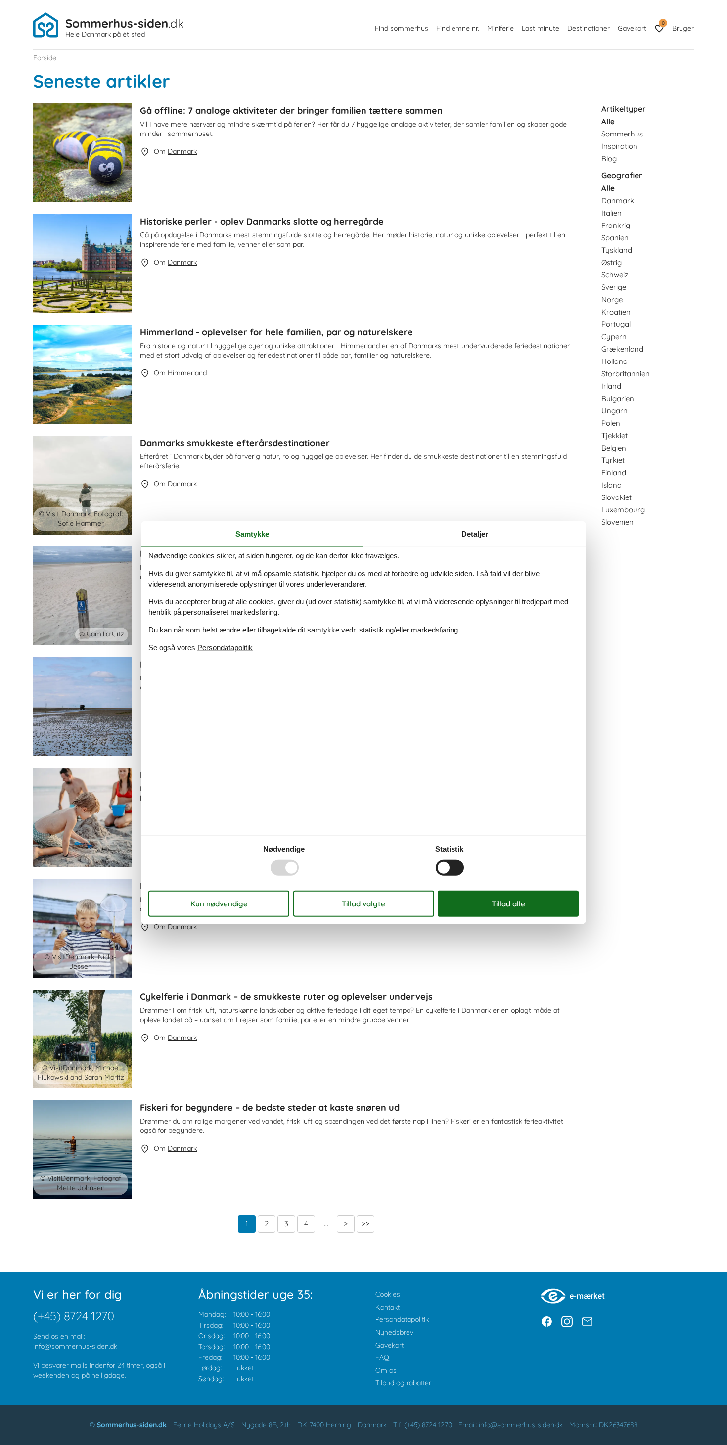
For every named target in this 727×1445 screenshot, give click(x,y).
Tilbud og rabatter (403, 1382)
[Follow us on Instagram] (567, 1321)
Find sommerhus (401, 28)
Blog (609, 158)
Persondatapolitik (402, 1319)
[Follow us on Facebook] (547, 1321)
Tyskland (616, 250)
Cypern (614, 336)
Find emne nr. (457, 28)
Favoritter (663, 23)
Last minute (540, 28)
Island (611, 485)
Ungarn (614, 410)
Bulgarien (617, 398)
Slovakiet (616, 497)
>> (365, 1223)
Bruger (683, 28)
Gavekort (632, 28)
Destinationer (588, 28)
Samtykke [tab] (252, 534)
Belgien (613, 447)
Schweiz (614, 274)
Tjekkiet (614, 435)
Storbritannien (625, 373)
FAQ (382, 1357)
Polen (610, 423)
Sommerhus (622, 133)
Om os (386, 1370)
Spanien (615, 237)
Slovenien (617, 522)
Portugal (616, 324)
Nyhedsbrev (394, 1332)
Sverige (613, 287)
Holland (614, 361)
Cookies (387, 1294)
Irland (611, 386)
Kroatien (616, 311)
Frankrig (615, 225)
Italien (611, 213)
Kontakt (387, 1307)
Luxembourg (623, 509)
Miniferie (500, 28)
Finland (613, 472)
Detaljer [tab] (474, 534)
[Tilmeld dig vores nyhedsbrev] (587, 1321)
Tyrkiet (613, 460)
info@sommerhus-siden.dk (75, 1346)
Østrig (611, 262)
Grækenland (622, 349)
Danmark (617, 200)
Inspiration (619, 146)
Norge (612, 299)
